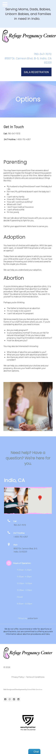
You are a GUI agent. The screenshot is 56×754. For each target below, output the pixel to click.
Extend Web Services (34, 689)
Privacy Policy (18, 677)
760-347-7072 (43, 54)
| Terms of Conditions (34, 677)
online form (33, 618)
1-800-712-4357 (23, 139)
